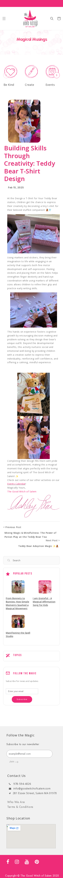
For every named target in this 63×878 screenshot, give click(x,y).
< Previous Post (12, 527)
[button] (4, 18)
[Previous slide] (6, 75)
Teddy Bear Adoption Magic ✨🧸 (38, 546)
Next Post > (53, 540)
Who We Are (16, 802)
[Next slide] (57, 75)
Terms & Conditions (20, 807)
